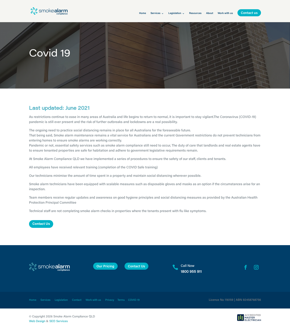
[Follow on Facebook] (245, 267)
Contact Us (41, 224)
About (209, 13)
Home (142, 13)
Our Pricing (105, 266)
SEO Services (58, 321)
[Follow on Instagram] (256, 267)
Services (155, 13)
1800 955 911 (191, 272)
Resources (195, 13)
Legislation (174, 13)
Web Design (37, 321)
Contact (76, 300)
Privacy (109, 300)
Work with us (225, 13)
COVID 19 (134, 300)
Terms (121, 300)
